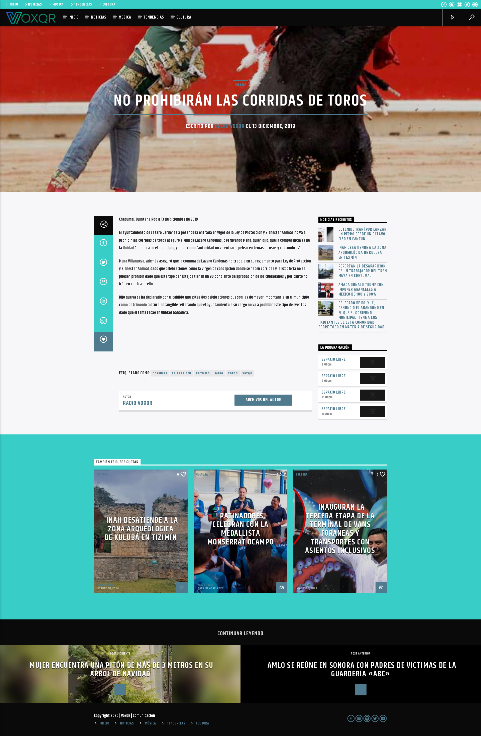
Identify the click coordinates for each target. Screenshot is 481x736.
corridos (160, 373)
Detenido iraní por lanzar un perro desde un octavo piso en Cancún (362, 234)
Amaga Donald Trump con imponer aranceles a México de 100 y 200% (361, 290)
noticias (203, 373)
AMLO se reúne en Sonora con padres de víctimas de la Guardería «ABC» (362, 669)
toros (233, 373)
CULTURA (108, 4)
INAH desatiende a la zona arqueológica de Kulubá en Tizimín (362, 252)
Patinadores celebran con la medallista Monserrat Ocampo (240, 529)
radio (218, 373)
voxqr (247, 373)
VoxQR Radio (105, 584)
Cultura (240, 84)
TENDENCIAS (83, 4)
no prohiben (181, 373)
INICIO (13, 4)
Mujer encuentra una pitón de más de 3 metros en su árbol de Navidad (121, 669)
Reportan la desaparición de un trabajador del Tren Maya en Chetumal (362, 271)
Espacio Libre (334, 359)
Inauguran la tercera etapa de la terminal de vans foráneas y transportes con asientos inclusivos (340, 529)
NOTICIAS (35, 4)
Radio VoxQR (230, 126)
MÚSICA (58, 4)
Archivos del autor (263, 400)
